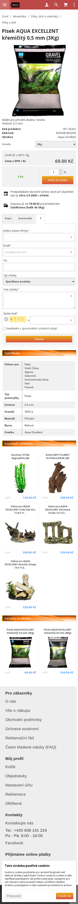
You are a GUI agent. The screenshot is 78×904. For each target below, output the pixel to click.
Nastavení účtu (19, 785)
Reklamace (15, 794)
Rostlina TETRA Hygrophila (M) (20, 456)
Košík (10, 766)
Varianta (6, 144)
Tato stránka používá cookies (27, 866)
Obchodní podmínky (23, 719)
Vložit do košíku (57, 180)
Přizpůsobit (14, 896)
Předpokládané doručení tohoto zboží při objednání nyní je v (41, 193)
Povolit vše (64, 896)
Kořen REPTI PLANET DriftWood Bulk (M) (58, 456)
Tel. (5, 260)
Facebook (14, 843)
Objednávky (16, 776)
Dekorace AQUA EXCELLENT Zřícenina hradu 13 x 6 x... (57, 509)
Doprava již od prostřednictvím (35, 205)
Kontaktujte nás (19, 823)
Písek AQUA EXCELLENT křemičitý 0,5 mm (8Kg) (57, 631)
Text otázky (11, 289)
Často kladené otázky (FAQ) (30, 747)
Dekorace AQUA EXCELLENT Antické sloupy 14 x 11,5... (20, 564)
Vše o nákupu (17, 710)
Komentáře (25, 218)
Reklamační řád (19, 738)
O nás (10, 701)
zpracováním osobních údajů (39, 328)
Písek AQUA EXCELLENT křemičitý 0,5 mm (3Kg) (20, 631)
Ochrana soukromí (22, 729)
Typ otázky (9, 275)
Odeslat (39, 339)
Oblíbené (13, 803)
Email (7, 245)
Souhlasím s (31, 328)
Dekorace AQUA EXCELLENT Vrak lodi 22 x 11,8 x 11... (20, 509)
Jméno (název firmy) (16, 230)
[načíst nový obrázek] (6, 319)
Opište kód (10, 313)
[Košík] (65, 5)
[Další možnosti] (74, 5)
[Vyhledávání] (56, 5)
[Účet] (46, 5)
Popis (8, 218)
